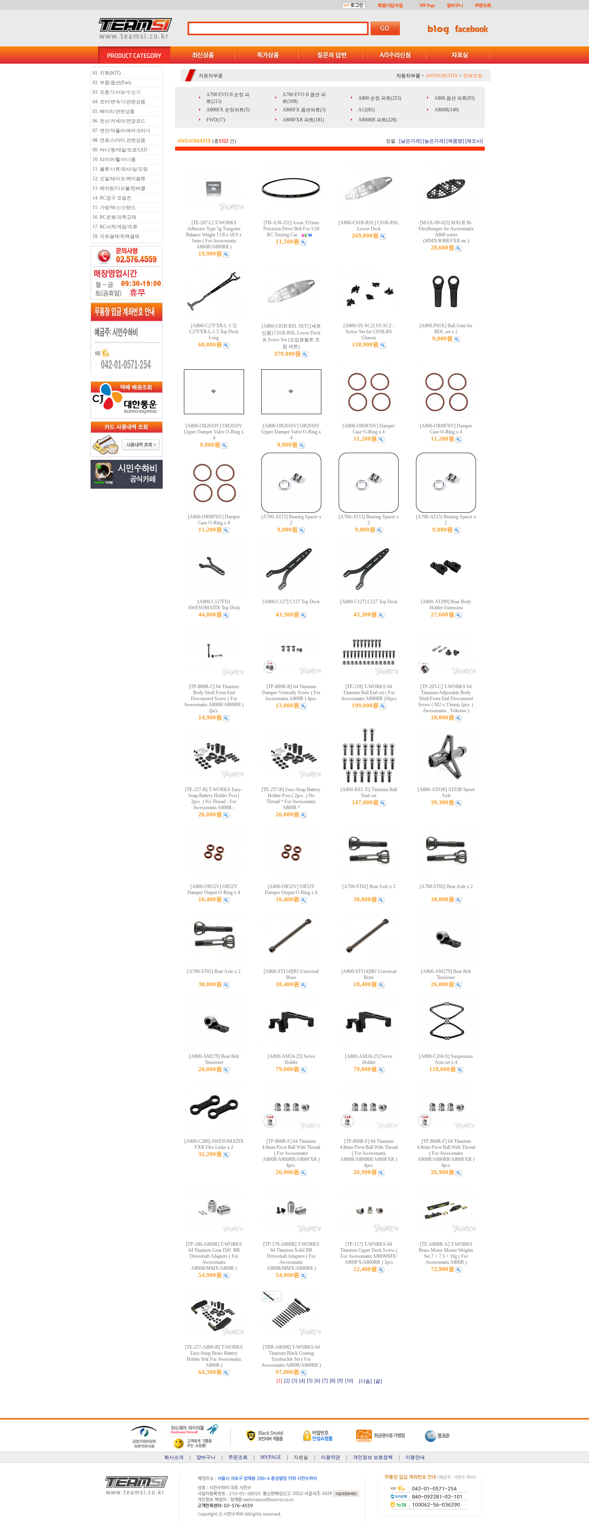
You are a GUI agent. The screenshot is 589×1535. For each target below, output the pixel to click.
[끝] (378, 1381)
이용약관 (330, 1457)
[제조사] (474, 141)
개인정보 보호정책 (373, 1457)
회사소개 (174, 1457)
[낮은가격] (410, 141)
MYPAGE (270, 1457)
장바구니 (455, 5)
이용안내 (415, 1457)
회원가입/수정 (390, 5)
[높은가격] (434, 141)
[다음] (365, 1381)
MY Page (427, 5)
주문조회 (483, 5)
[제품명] (455, 141)
